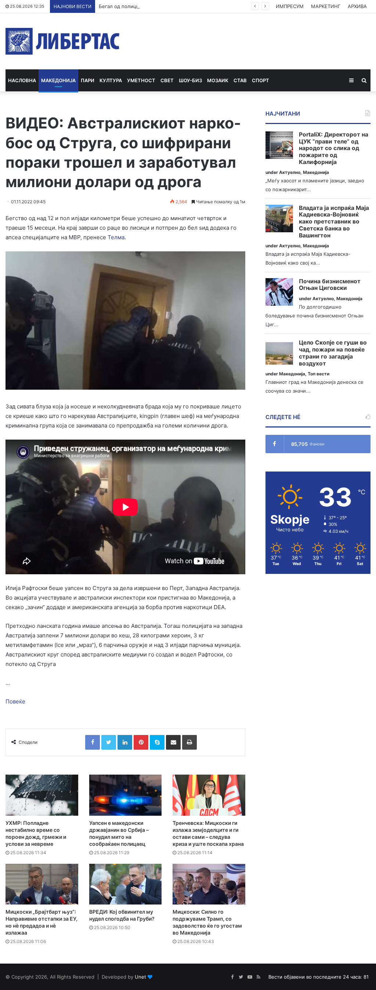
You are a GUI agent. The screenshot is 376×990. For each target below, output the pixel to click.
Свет (167, 80)
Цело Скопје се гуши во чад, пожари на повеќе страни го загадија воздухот (333, 353)
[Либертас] (63, 41)
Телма (116, 237)
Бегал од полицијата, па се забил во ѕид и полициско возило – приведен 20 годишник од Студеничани (222, 6)
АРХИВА (357, 6)
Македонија (58, 80)
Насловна (22, 80)
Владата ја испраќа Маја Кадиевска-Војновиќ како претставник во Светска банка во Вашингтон (334, 222)
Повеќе (15, 701)
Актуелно (289, 172)
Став (240, 80)
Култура (111, 80)
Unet (140, 977)
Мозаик (217, 80)
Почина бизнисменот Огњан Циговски (330, 285)
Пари (87, 80)
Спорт (260, 80)
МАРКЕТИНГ (325, 6)
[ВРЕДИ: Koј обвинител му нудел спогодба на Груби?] (125, 884)
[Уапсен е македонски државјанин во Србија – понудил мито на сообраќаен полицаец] (125, 795)
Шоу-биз (190, 80)
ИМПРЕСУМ (290, 6)
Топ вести (318, 373)
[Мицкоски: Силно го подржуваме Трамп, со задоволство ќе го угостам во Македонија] (209, 884)
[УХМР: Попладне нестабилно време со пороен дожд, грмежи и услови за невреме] (42, 795)
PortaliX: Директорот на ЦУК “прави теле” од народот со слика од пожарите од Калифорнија (333, 148)
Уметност (141, 80)
